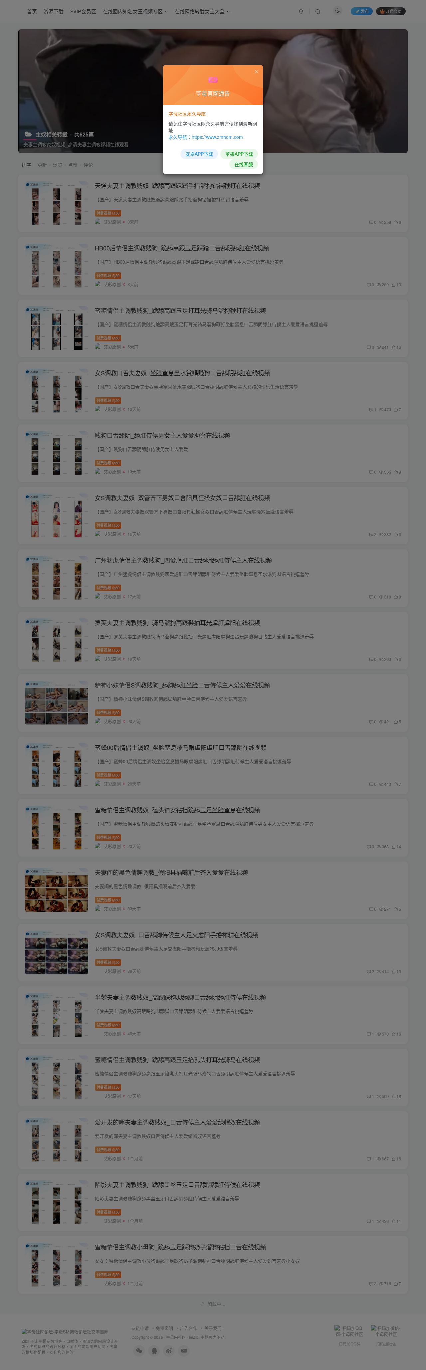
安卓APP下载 (199, 153)
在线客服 (243, 164)
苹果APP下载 (239, 153)
